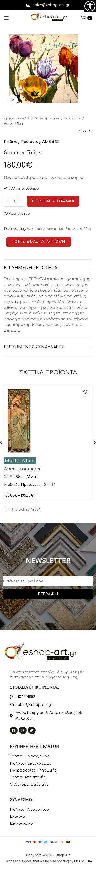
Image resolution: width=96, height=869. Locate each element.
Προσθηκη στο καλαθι (53, 201)
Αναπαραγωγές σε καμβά (58, 118)
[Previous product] (79, 131)
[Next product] (89, 131)
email (7, 574)
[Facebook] (14, 730)
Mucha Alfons (20, 460)
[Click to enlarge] (13, 100)
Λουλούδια (13, 124)
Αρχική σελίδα (17, 118)
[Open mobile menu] (6, 18)
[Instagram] (23, 730)
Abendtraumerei (22, 469)
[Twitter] (32, 730)
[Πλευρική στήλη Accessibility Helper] (90, 6)
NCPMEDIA (83, 861)
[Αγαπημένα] (85, 391)
